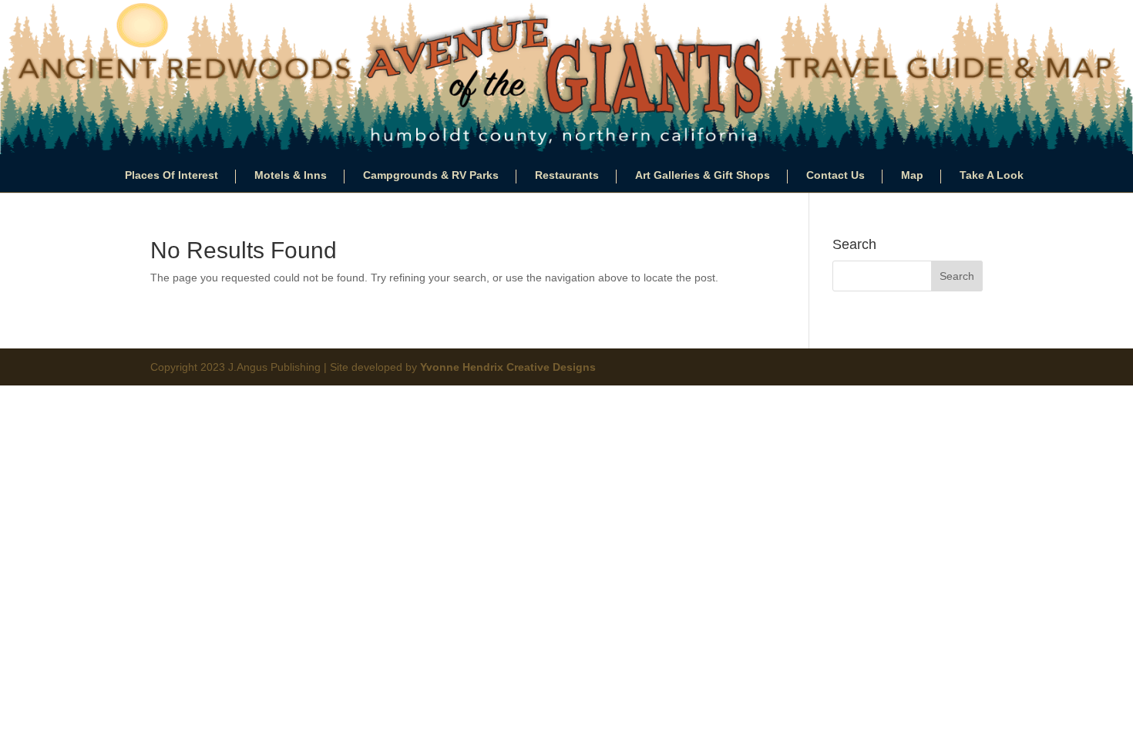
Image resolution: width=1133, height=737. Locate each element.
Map (912, 175)
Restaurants (567, 175)
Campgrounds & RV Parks (431, 175)
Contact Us (835, 175)
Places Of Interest (171, 175)
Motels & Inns (290, 175)
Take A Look (992, 175)
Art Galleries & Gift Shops (702, 175)
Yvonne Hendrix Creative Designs (508, 367)
